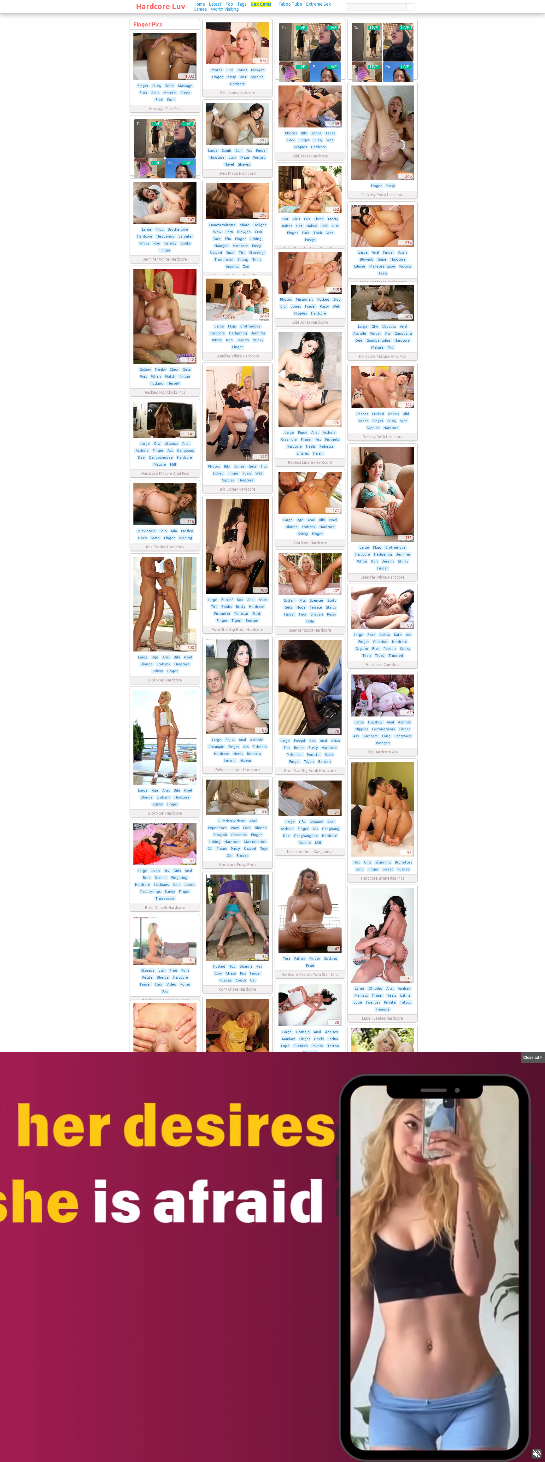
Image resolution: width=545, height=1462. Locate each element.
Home (199, 4)
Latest (215, 4)
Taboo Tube (290, 4)
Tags (242, 4)
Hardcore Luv (160, 6)
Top (229, 4)
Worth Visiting (225, 9)
